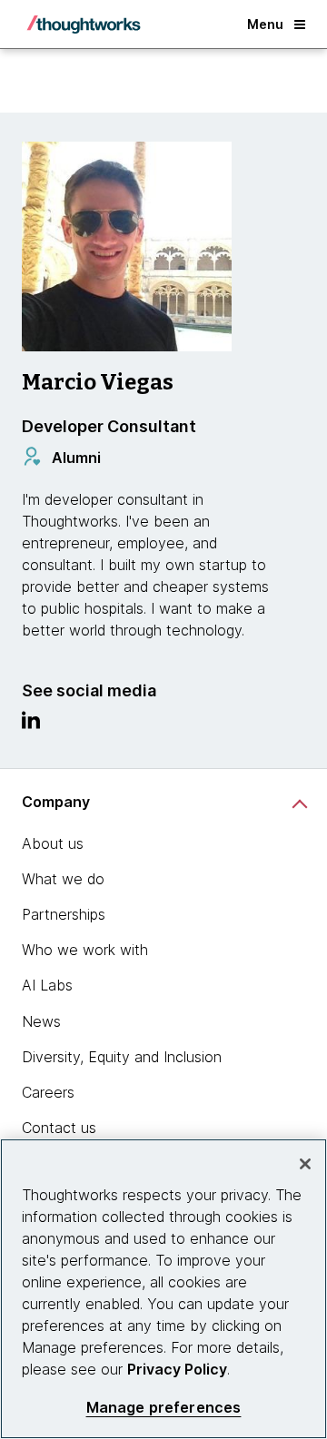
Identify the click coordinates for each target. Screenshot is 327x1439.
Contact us (59, 1128)
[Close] (305, 1164)
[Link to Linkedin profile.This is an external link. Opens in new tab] (31, 724)
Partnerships (63, 914)
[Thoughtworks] (83, 24)
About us (53, 843)
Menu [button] (265, 24)
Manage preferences (164, 1407)
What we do (63, 879)
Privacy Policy (177, 1369)
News (41, 1021)
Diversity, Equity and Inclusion (122, 1057)
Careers (48, 1092)
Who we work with (85, 950)
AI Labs (47, 985)
